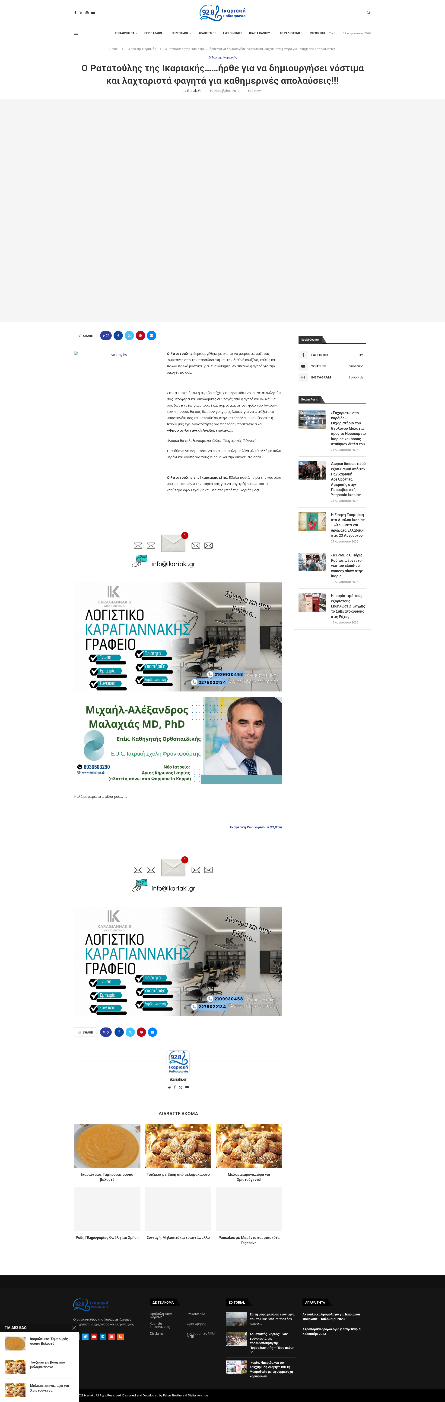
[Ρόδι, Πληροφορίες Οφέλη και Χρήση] (107, 1209)
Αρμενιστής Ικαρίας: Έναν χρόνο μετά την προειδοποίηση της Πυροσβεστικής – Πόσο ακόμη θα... (272, 1343)
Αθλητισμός (207, 33)
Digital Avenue (198, 1395)
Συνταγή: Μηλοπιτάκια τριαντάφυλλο (178, 1237)
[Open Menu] (76, 33)
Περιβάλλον (153, 33)
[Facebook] (75, 13)
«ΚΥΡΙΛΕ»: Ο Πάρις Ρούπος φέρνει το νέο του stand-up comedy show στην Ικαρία (347, 565)
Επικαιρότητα (124, 33)
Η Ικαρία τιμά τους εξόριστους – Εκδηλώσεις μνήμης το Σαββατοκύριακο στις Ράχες (348, 606)
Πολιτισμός (180, 33)
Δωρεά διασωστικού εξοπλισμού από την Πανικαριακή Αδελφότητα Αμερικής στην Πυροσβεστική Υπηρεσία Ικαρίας (348, 479)
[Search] (368, 13)
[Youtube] (93, 13)
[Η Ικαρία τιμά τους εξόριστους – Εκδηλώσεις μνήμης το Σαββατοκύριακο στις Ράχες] (312, 602)
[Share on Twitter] (129, 335)
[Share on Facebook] (118, 335)
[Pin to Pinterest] (140, 335)
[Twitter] (81, 13)
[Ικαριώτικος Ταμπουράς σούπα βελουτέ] (107, 1146)
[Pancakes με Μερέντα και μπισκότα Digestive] (249, 1209)
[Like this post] (107, 335)
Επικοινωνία (196, 1314)
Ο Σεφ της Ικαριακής (142, 49)
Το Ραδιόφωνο (290, 33)
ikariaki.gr (194, 90)
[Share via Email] (151, 335)
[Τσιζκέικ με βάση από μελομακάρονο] (178, 1146)
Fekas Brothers (173, 1395)
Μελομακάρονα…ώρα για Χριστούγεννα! (49, 1388)
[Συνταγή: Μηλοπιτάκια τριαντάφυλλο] (178, 1209)
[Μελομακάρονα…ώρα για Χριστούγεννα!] (249, 1146)
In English (317, 33)
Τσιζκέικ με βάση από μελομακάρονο (178, 1174)
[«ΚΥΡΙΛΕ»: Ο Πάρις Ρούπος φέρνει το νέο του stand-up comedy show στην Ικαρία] (312, 562)
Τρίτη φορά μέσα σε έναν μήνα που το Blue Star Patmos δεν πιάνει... (272, 1318)
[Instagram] (87, 13)
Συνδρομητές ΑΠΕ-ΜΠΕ (201, 1335)
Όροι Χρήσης (196, 1323)
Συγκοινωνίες (232, 33)
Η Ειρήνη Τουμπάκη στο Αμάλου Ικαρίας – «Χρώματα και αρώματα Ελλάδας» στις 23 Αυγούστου (348, 525)
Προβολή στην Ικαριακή (161, 1315)
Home (113, 49)
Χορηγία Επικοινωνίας (160, 1325)
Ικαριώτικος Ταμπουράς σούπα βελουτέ (49, 1341)
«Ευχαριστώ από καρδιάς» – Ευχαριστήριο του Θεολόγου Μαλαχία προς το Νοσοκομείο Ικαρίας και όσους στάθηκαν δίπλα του (348, 428)
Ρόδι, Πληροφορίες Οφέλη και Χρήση (107, 1237)
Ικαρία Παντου (259, 33)
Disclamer (157, 1333)
